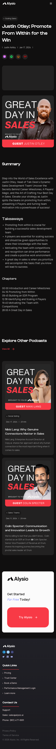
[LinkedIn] (8, 657)
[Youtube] (12, 657)
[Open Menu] (51, 3)
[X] (3, 657)
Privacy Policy (9, 731)
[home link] (8, 3)
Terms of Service (10, 735)
